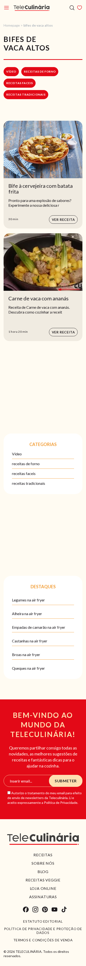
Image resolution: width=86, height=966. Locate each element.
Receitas (42, 854)
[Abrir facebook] (26, 909)
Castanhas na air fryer (29, 641)
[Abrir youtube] (54, 909)
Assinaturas (43, 896)
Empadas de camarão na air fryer (38, 627)
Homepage (12, 25)
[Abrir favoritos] (79, 8)
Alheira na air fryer (27, 613)
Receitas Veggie (43, 880)
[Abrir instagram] (35, 909)
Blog (43, 871)
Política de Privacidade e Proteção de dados (43, 931)
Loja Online (43, 888)
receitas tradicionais (26, 94)
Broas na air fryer (26, 654)
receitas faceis (19, 83)
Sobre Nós (43, 863)
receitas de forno (40, 71)
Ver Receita (63, 219)
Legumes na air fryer (28, 600)
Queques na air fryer (28, 668)
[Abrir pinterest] (45, 909)
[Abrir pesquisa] (72, 8)
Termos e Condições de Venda (43, 940)
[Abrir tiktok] (64, 909)
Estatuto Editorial (43, 921)
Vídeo (11, 71)
